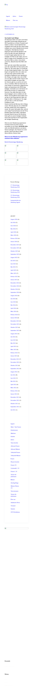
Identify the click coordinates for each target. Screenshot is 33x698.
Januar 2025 (14, 279)
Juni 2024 (13, 302)
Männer (13, 479)
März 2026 (13, 235)
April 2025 (13, 270)
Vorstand (13, 505)
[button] (21, 20)
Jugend (12, 423)
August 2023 (14, 333)
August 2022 (14, 371)
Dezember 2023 (15, 321)
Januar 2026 (14, 241)
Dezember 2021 (15, 397)
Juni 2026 (13, 225)
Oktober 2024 (14, 289)
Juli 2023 (13, 336)
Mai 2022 (13, 381)
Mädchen (13, 433)
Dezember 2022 (15, 359)
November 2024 (15, 286)
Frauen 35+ (14, 465)
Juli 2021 (13, 410)
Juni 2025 (13, 263)
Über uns (13, 499)
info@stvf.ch (11, 666)
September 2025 (15, 254)
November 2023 (15, 324)
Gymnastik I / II (15, 468)
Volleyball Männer (15, 455)
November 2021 (15, 400)
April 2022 (13, 384)
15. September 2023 (9, 34)
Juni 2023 (13, 340)
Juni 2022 (13, 378)
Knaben (13, 436)
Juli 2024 (13, 298)
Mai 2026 (13, 229)
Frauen (12, 458)
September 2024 (15, 292)
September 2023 (15, 330)
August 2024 (14, 295)
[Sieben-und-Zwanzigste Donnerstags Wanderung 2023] (16, 28)
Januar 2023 (14, 356)
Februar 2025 (14, 276)
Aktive (12, 439)
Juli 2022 (13, 375)
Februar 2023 (14, 352)
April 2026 (13, 232)
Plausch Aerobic (15, 462)
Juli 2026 (13, 222)
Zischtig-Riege (14, 483)
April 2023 (13, 346)
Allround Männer (15, 449)
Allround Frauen (15, 446)
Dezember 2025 (15, 244)
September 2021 (15, 406)
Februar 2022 (14, 391)
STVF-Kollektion (15, 512)
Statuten (13, 509)
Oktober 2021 (14, 403)
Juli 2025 (13, 260)
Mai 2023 (13, 343)
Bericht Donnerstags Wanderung (14, 142)
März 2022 (13, 387)
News (6, 679)
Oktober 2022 (14, 365)
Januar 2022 (14, 394)
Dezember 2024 (15, 283)
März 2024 (13, 311)
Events (6, 682)
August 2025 (14, 257)
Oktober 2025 (14, 251)
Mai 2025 (13, 267)
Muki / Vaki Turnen (16, 427)
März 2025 (13, 273)
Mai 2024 (13, 305)
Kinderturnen (14, 430)
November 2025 (15, 248)
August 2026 (14, 219)
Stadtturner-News (15, 502)
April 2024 (13, 308)
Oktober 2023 (14, 327)
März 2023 (13, 349)
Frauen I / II (14, 471)
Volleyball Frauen (15, 452)
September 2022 (15, 368)
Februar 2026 (14, 238)
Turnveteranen (14, 491)
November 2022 (15, 362)
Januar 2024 (14, 317)
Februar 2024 (14, 314)
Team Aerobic (14, 443)
